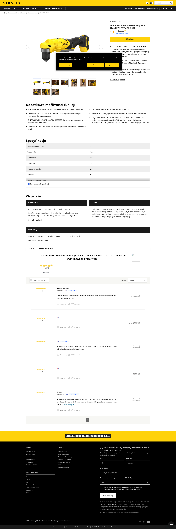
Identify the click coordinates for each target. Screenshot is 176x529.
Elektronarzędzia (12, 13)
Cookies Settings (65, 65)
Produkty (8, 8)
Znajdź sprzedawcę (139, 8)
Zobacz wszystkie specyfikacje (39, 184)
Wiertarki (22, 13)
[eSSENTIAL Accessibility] (149, 2)
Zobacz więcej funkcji (117, 80)
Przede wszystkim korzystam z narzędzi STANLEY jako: (117, 478)
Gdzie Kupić (130, 39)
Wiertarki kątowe (32, 13)
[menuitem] (9, 8)
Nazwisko (129, 459)
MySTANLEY (128, 8)
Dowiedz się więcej (35, 220)
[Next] (101, 47)
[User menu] (171, 8)
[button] (140, 522)
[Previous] (28, 47)
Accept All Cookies (112, 65)
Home (4, 13)
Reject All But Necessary (95, 65)
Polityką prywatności (114, 504)
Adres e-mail (104, 468)
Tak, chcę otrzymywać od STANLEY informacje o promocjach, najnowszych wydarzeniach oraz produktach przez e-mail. (123, 488)
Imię (101, 459)
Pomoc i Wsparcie (52, 8)
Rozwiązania (28, 8)
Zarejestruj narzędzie (152, 8)
